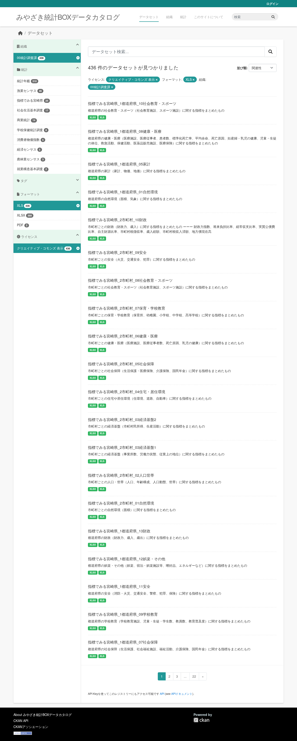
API (162, 694)
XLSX (93, 117)
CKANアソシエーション (30, 726)
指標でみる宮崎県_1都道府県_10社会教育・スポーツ (132, 103)
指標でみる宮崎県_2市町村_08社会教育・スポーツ (130, 280)
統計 (183, 16)
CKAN (201, 720)
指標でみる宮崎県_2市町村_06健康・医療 (123, 336)
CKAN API (20, 720)
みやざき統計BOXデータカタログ (68, 17)
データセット (149, 16)
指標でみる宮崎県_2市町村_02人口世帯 (121, 475)
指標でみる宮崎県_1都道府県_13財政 (119, 531)
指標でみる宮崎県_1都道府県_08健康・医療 (124, 131)
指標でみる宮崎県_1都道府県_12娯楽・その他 (126, 558)
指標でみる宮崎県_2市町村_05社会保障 (121, 363)
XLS (102, 117)
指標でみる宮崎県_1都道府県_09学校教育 (123, 614)
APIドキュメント (181, 694)
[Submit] (273, 16)
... (185, 676)
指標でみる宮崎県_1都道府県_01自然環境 (123, 191)
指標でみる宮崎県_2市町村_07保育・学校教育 (126, 308)
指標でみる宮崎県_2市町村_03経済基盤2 (122, 419)
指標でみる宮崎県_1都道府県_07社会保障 (123, 642)
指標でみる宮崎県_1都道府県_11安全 (119, 586)
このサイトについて (208, 16)
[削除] (157, 79)
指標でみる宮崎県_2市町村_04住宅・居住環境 (126, 391)
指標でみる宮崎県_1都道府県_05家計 (119, 164)
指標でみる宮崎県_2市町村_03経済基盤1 (122, 447)
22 (194, 676)
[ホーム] (20, 33)
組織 (169, 16)
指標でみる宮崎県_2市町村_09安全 (117, 252)
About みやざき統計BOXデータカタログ (42, 714)
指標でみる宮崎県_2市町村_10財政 (117, 219)
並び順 (242, 67)
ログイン (272, 3)
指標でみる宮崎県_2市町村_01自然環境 (121, 503)
